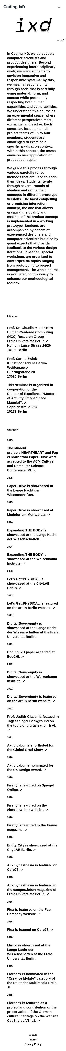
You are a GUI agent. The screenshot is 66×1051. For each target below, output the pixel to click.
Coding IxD (14, 7)
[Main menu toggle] (59, 6)
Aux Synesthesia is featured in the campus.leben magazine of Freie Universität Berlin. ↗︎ (31, 889)
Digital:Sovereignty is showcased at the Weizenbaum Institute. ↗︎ (32, 676)
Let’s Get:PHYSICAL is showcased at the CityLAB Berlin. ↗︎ (28, 583)
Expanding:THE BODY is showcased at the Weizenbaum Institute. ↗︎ (32, 559)
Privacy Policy (33, 1044)
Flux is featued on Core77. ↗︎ (30, 929)
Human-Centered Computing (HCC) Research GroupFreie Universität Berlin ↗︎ (30, 336)
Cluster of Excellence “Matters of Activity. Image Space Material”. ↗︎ (31, 398)
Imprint (33, 1039)
